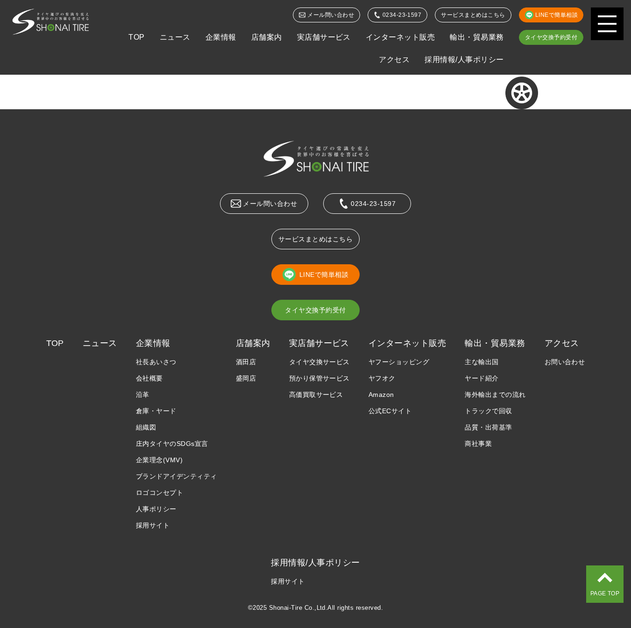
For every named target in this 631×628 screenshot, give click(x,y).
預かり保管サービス (319, 378)
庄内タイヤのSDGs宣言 (172, 443)
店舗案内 (266, 37)
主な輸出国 (481, 362)
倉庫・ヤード (156, 411)
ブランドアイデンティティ (176, 476)
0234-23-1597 (402, 15)
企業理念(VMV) (159, 460)
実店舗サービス (324, 37)
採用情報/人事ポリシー (464, 60)
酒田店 (246, 362)
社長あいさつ (156, 362)
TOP (136, 37)
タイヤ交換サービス (319, 362)
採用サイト (153, 525)
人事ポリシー (156, 509)
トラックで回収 (488, 411)
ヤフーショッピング (399, 362)
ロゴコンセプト (159, 492)
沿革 (142, 394)
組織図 (146, 427)
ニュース (175, 37)
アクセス (394, 60)
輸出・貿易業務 (476, 37)
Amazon (381, 394)
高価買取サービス (316, 394)
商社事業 (478, 443)
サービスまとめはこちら (473, 15)
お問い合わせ (565, 362)
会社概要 (149, 378)
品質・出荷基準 (488, 427)
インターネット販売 (400, 37)
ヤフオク (382, 378)
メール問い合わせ (330, 15)
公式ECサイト (390, 411)
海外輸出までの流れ (495, 394)
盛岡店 (246, 378)
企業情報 (221, 37)
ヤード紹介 (481, 378)
